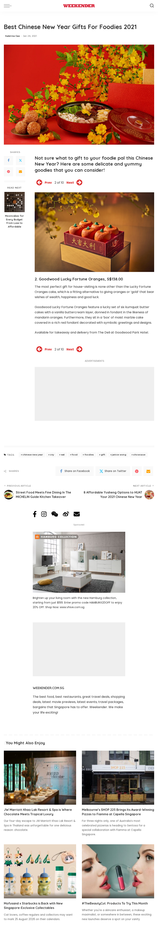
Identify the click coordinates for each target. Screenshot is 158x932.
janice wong (119, 454)
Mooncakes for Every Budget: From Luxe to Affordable (14, 221)
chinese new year (33, 454)
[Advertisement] (94, 394)
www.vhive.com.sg (72, 607)
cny (52, 454)
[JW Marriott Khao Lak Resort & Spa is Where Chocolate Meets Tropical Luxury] (40, 778)
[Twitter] (20, 160)
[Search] (152, 6)
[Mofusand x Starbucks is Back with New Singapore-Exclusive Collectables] (40, 871)
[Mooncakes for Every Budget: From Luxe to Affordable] (14, 202)
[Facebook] (8, 160)
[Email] (20, 171)
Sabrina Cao (12, 36)
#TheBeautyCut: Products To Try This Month (115, 903)
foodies (89, 454)
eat (63, 454)
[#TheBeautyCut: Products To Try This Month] (118, 871)
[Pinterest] (8, 171)
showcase (139, 454)
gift (103, 454)
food (74, 454)
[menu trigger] (8, 6)
